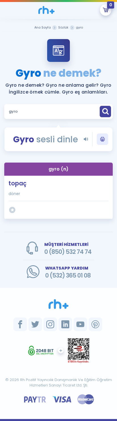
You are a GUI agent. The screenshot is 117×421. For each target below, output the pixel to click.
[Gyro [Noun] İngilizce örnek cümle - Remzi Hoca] (46, 10)
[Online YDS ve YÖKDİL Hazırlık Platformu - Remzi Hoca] (58, 304)
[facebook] (20, 324)
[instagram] (50, 324)
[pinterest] (95, 324)
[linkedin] (65, 324)
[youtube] (80, 324)
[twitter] (35, 324)
